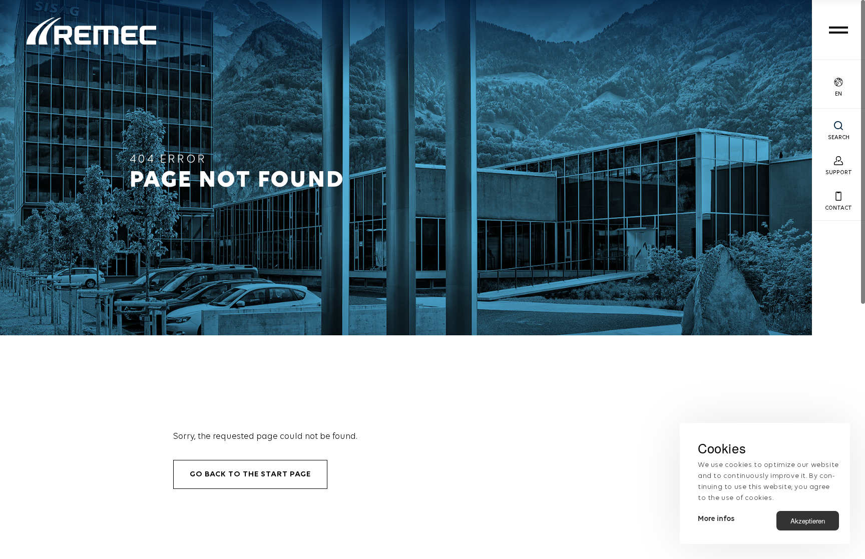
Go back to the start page (250, 474)
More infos (716, 519)
